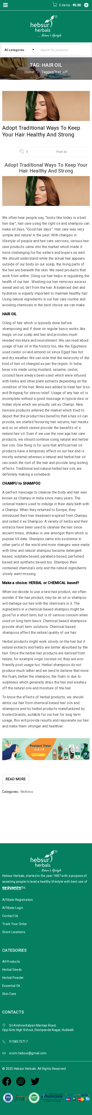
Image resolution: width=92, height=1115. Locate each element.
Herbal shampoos (56, 665)
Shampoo (36, 539)
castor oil (18, 352)
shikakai (32, 533)
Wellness (26, 792)
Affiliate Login (12, 908)
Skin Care (9, 994)
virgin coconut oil (48, 659)
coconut (8, 375)
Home (29, 72)
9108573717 (18, 1041)
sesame (59, 369)
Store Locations (13, 932)
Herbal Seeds (12, 969)
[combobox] (19, 50)
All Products (11, 961)
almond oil (42, 352)
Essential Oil (11, 986)
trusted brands (14, 714)
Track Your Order (14, 924)
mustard (44, 369)
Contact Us (10, 916)
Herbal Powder (13, 977)
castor (72, 369)
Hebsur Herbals (79, 151)
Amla (40, 387)
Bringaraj (16, 393)
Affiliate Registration (17, 899)
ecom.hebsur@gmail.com (27, 1053)
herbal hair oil (75, 457)
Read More (16, 779)
